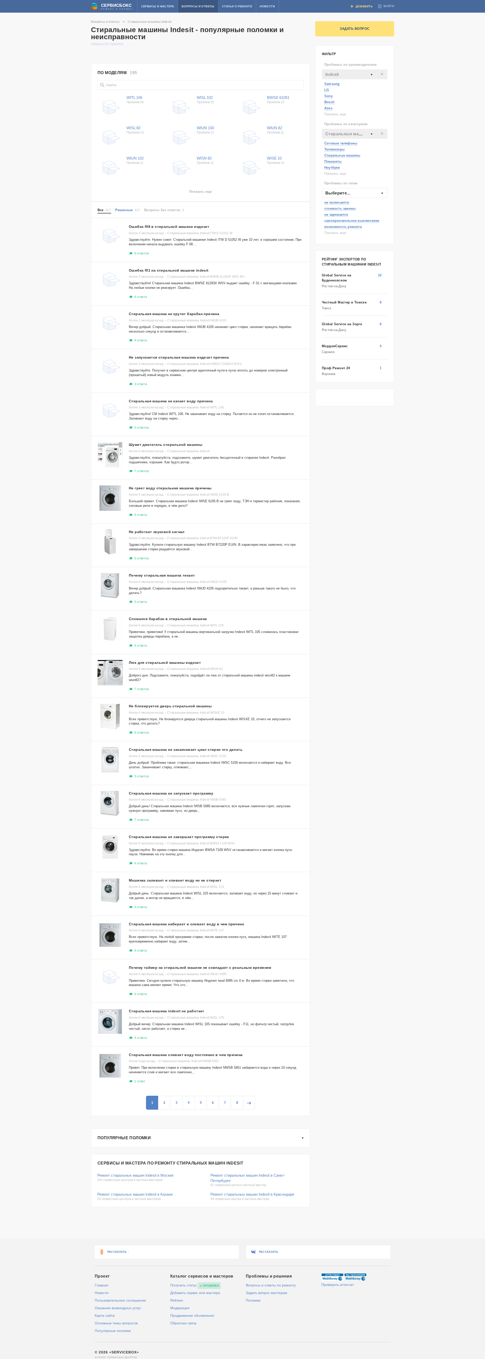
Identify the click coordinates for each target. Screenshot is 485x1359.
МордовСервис (335, 346)
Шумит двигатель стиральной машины (165, 445)
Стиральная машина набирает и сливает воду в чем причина (186, 924)
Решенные (127, 210)
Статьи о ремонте (237, 6)
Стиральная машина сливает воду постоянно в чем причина (186, 1055)
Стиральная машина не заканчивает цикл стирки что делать (186, 750)
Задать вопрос (355, 29)
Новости (267, 6)
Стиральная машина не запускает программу (171, 793)
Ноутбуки (332, 167)
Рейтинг (176, 1300)
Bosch (329, 102)
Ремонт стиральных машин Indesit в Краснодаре (252, 1194)
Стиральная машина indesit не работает (166, 1011)
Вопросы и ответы (198, 6)
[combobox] (354, 74)
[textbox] (354, 74)
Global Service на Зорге (342, 324)
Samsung (332, 84)
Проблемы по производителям (350, 65)
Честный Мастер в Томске (344, 302)
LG (326, 90)
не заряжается (336, 214)
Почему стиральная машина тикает (162, 575)
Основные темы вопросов (116, 1323)
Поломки (253, 1300)
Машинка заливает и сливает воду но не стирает (175, 880)
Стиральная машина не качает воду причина (171, 401)
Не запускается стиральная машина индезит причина (179, 357)
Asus (328, 108)
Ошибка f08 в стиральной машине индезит (169, 227)
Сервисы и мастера (157, 6)
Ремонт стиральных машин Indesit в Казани (135, 1194)
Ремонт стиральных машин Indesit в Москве (135, 1175)
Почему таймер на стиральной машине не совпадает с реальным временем (200, 968)
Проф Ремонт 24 (336, 368)
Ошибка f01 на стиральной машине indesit (169, 270)
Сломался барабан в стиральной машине (168, 619)
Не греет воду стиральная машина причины (170, 488)
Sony (328, 96)
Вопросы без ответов (164, 210)
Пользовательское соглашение (120, 1300)
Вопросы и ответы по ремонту (271, 1285)
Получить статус (183, 1285)
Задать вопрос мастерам (266, 1293)
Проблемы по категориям (346, 124)
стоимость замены (340, 208)
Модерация (179, 1308)
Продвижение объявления (192, 1315)
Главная (101, 1285)
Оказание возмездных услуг (118, 1308)
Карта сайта (105, 1315)
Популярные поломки (124, 1138)
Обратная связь (183, 1323)
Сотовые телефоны (340, 143)
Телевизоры (334, 149)
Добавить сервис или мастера (195, 1293)
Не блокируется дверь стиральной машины (170, 706)
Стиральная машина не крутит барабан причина (174, 314)
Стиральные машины (342, 155)
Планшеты (333, 161)
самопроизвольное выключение (351, 221)
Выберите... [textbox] (337, 193)
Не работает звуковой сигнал (157, 532)
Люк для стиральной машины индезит (165, 663)
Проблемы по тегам (340, 183)
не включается (336, 202)
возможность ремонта (343, 227)
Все (104, 210)
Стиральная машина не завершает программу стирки (179, 837)
